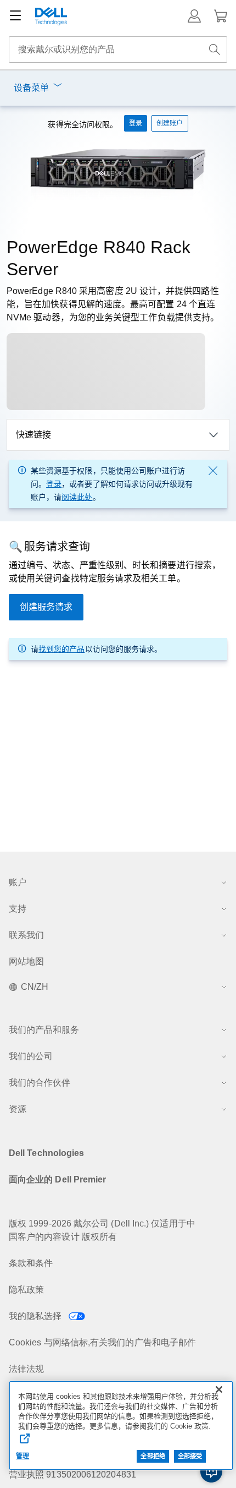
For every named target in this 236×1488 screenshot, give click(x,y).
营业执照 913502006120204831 (72, 1474)
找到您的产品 (61, 649)
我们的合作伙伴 (39, 1082)
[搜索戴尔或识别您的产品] (215, 49)
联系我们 (26, 935)
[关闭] (219, 1389)
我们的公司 (31, 1056)
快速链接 (33, 434)
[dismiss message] (213, 470)
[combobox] (118, 49)
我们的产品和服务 (44, 1029)
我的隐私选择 (36, 1316)
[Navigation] (15, 16)
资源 (17, 1109)
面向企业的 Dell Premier (57, 1179)
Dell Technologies (46, 1153)
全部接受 (190, 1456)
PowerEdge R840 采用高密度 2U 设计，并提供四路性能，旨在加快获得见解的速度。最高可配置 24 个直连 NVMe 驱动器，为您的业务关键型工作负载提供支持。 (113, 304)
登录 (53, 483)
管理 (22, 1456)
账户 (17, 882)
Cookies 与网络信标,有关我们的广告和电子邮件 (102, 1342)
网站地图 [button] (26, 961)
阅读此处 (76, 497)
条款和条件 (31, 1263)
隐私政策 (26, 1289)
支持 (17, 908)
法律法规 (26, 1368)
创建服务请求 (46, 607)
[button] (194, 16)
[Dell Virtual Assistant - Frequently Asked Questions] (211, 1471)
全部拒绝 (153, 1456)
